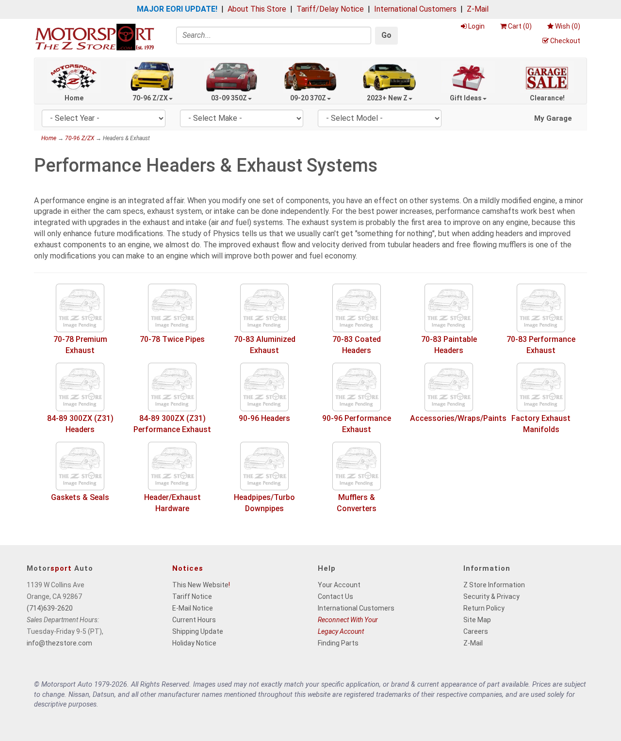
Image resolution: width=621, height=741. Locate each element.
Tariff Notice (192, 596)
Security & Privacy (491, 596)
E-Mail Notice (192, 608)
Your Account (339, 585)
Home (74, 98)
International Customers (415, 9)
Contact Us (335, 596)
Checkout (565, 41)
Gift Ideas (466, 98)
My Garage (553, 118)
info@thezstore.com (59, 643)
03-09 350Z (229, 98)
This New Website (200, 585)
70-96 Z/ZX (150, 98)
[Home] (94, 36)
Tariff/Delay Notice (330, 9)
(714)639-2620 (50, 608)
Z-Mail (478, 9)
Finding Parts (338, 643)
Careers (475, 631)
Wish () (567, 26)
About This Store (257, 9)
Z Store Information (494, 585)
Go (386, 35)
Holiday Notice (194, 643)
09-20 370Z (308, 98)
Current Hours (194, 620)
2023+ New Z (387, 98)
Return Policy (484, 608)
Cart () (520, 26)
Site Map (477, 620)
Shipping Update (197, 631)
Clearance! (547, 98)
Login (476, 26)
